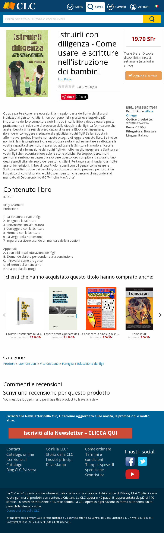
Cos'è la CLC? (57, 449)
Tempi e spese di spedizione (99, 467)
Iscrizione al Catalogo (16, 462)
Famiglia (68, 364)
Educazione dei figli (90, 364)
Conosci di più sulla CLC (23, 510)
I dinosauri (139, 334)
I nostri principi (59, 459)
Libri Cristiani (28, 364)
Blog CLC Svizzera (21, 469)
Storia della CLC (59, 454)
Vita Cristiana (49, 364)
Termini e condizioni (94, 457)
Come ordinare (98, 449)
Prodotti (9, 364)
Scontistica (94, 474)
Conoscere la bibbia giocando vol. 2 (101, 334)
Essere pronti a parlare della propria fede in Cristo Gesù (63, 334)
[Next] (160, 314)
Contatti (14, 449)
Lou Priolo (65, 79)
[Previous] (4, 314)
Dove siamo (56, 464)
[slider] (66, 86)
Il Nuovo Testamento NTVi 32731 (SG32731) (25, 334)
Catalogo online (20, 454)
